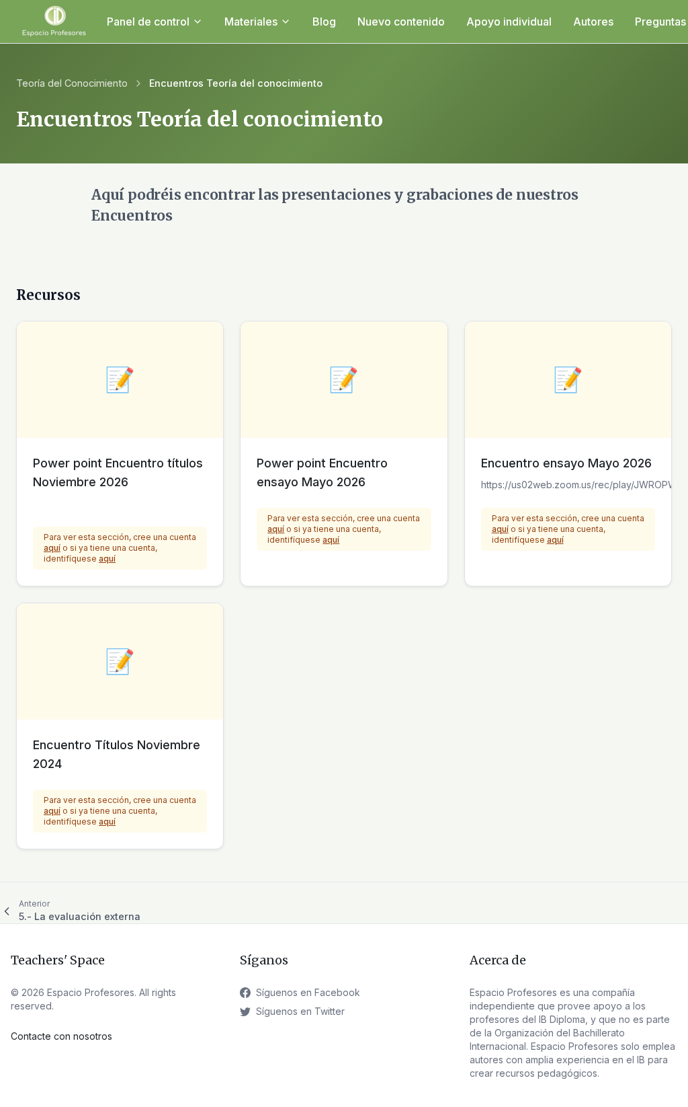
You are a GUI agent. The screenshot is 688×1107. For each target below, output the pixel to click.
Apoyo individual (509, 21)
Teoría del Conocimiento (72, 83)
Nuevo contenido (401, 21)
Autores (593, 21)
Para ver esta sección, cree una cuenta (120, 537)
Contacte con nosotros (61, 1036)
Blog (324, 21)
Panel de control (148, 21)
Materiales (250, 21)
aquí (52, 548)
